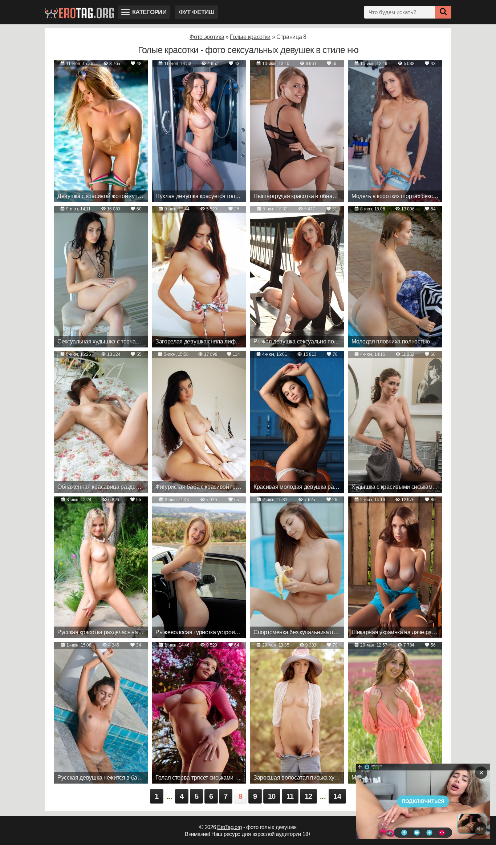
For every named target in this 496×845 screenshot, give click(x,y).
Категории (149, 12)
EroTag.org (229, 827)
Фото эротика (207, 37)
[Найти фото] (443, 12)
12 (308, 796)
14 (337, 796)
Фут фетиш (197, 12)
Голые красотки (250, 37)
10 (272, 796)
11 (290, 796)
